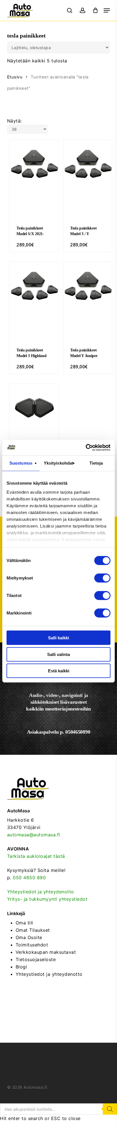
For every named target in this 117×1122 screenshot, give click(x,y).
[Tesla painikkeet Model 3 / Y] (87, 164)
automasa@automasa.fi (33, 834)
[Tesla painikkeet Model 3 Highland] (33, 286)
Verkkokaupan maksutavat (46, 952)
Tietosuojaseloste (36, 959)
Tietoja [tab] (96, 463)
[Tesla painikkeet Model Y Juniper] (87, 286)
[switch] (102, 578)
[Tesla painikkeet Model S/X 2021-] (33, 164)
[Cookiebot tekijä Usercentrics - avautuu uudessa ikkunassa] (85, 447)
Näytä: (14, 121)
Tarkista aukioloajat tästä (36, 856)
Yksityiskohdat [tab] (58, 463)
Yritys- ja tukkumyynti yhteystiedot (47, 899)
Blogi (21, 967)
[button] (107, 10)
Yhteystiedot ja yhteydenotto (40, 891)
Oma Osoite (29, 937)
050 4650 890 (29, 877)
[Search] (110, 1109)
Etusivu (15, 77)
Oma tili (24, 923)
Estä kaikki (58, 670)
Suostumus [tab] (20, 463)
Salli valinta (58, 654)
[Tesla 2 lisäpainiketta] (33, 408)
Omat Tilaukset (33, 930)
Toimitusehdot (32, 945)
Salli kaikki (58, 637)
